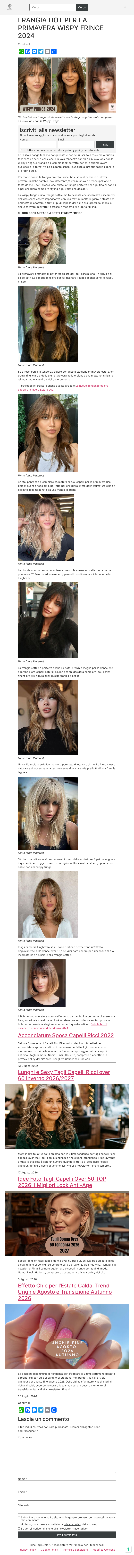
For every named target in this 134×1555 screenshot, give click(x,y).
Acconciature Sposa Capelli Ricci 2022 (66, 1035)
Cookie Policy (49, 1549)
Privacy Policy (27, 1549)
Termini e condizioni (75, 1549)
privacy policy (74, 150)
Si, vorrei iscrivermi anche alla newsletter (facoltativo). (54, 1528)
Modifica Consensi (104, 1549)
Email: (61, 139)
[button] (125, 7)
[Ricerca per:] (58, 7)
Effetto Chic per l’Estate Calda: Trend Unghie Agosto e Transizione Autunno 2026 (65, 1292)
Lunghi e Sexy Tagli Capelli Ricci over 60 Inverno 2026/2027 (64, 1075)
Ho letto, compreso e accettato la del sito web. (61, 150)
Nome (22, 1479)
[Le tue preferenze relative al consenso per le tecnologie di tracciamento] (128, 1549)
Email (22, 1492)
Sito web (23, 1505)
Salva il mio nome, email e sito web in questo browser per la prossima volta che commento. (68, 1518)
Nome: (24, 139)
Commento (26, 1437)
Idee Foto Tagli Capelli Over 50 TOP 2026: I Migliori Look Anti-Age (62, 1182)
